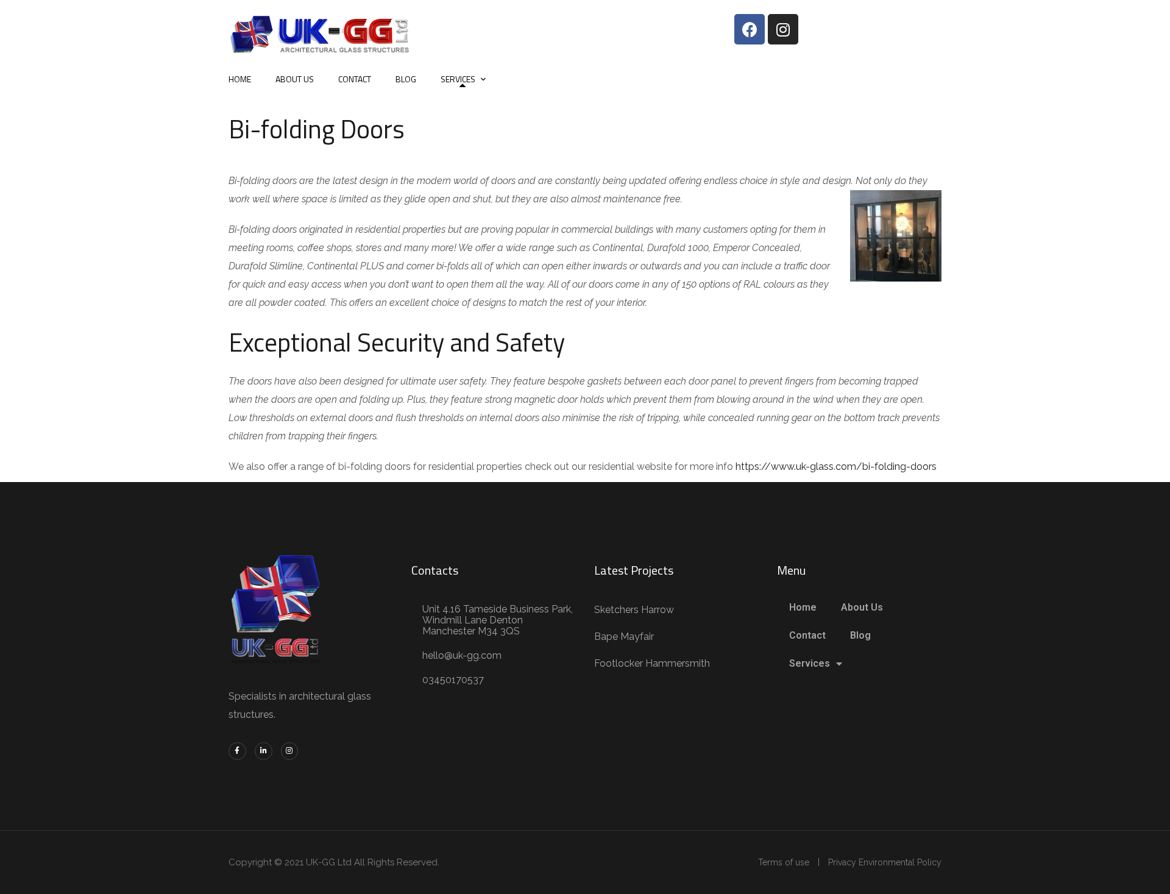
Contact (354, 79)
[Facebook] (749, 29)
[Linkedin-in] (263, 751)
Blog (405, 79)
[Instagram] (783, 29)
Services (458, 79)
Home (240, 79)
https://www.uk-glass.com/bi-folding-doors (836, 466)
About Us (294, 79)
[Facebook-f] (237, 751)
